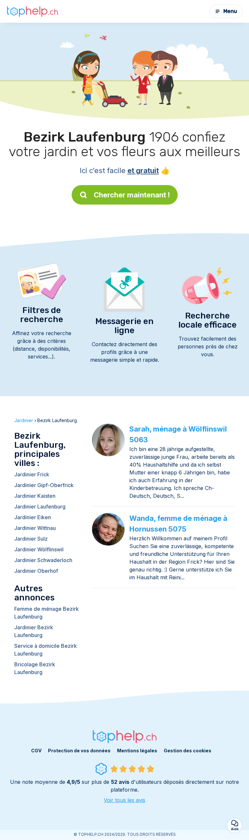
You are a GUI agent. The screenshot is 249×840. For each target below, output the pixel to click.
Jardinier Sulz (31, 538)
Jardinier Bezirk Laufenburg (33, 631)
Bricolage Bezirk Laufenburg (34, 668)
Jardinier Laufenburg (39, 506)
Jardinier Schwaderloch (43, 560)
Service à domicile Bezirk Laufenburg (45, 650)
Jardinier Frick (31, 474)
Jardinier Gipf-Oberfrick (44, 485)
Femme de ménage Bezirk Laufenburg (46, 613)
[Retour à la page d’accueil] (32, 11)
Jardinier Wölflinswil (39, 549)
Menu (230, 11)
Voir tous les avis (124, 800)
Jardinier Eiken (32, 517)
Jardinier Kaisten (34, 496)
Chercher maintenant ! (132, 195)
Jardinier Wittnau (35, 528)
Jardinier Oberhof (36, 571)
